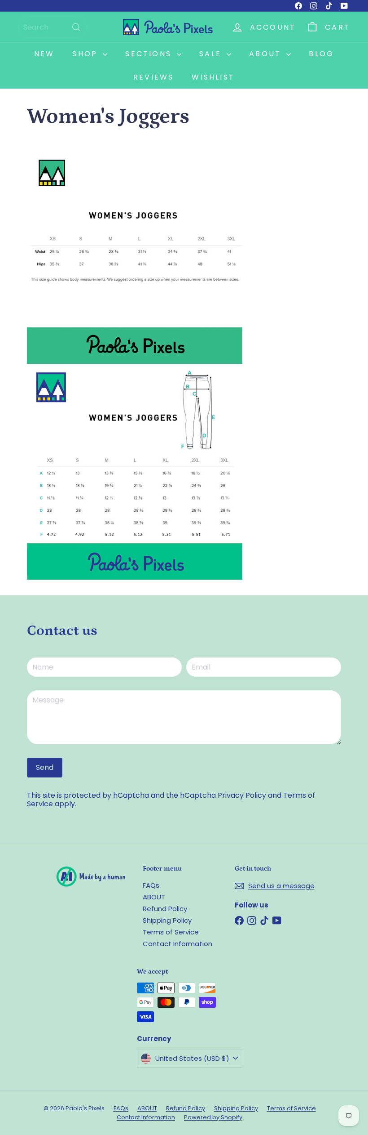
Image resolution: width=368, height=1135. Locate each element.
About (266, 54)
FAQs (151, 885)
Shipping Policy (167, 920)
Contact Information (177, 943)
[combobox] (52, 27)
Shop (86, 54)
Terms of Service (171, 932)
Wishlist (213, 77)
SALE (211, 54)
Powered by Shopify (213, 1117)
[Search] (76, 27)
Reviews (153, 77)
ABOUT (154, 897)
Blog (321, 54)
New (44, 54)
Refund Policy (165, 908)
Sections (150, 54)
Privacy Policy (242, 795)
